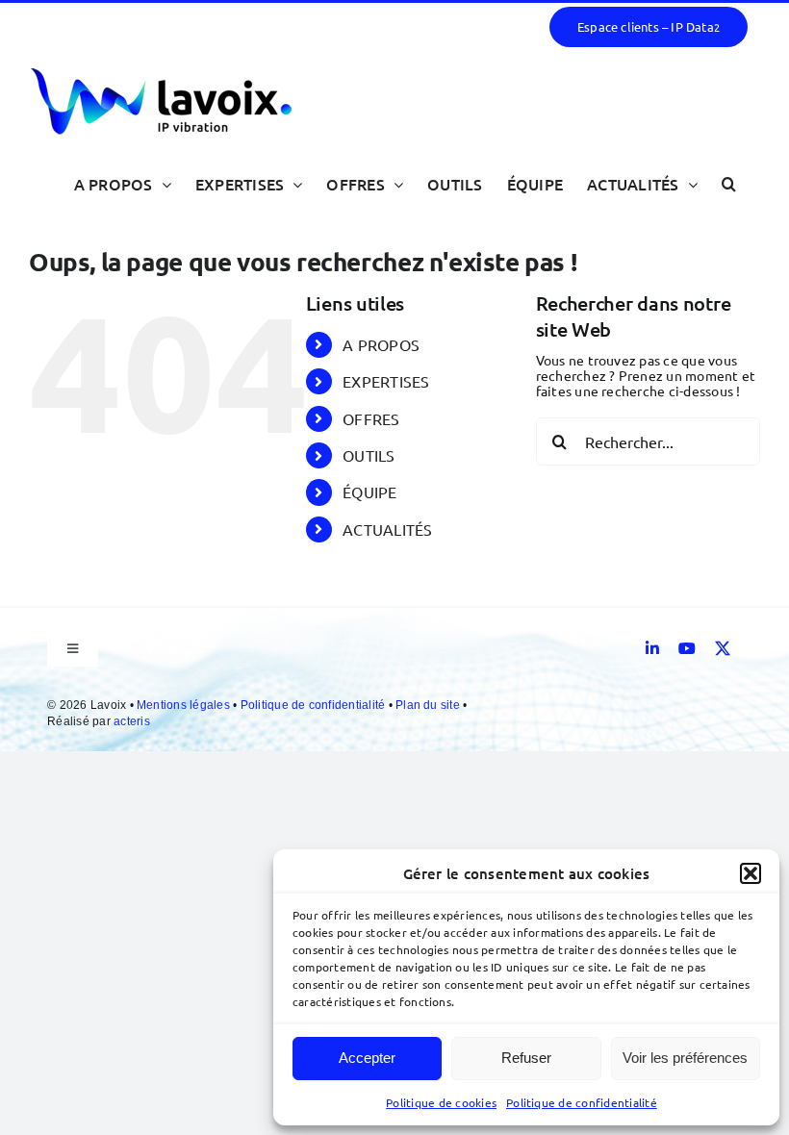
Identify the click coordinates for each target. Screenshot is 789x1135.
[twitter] (722, 648)
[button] (750, 873)
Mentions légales (185, 705)
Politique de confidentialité (581, 1102)
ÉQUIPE (369, 491)
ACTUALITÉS (387, 529)
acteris (132, 721)
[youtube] (687, 648)
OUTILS (368, 455)
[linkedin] (652, 648)
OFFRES (371, 418)
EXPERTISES (386, 381)
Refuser (526, 1057)
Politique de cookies (441, 1102)
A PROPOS (381, 344)
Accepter (367, 1057)
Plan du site (429, 705)
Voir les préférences (685, 1057)
